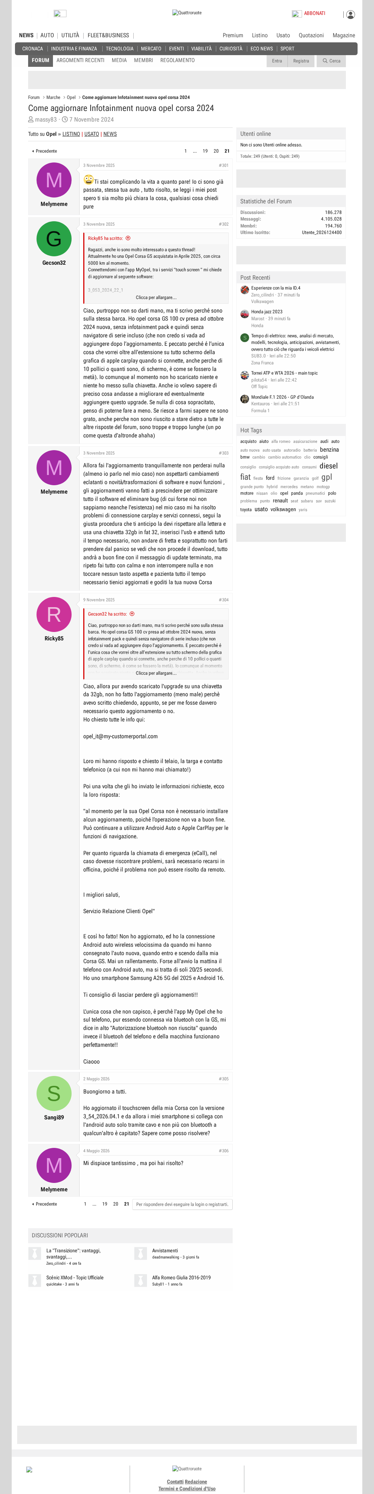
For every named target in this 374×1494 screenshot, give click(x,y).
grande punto (252, 486)
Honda (257, 325)
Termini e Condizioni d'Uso (187, 1488)
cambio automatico (284, 457)
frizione (284, 478)
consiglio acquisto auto (279, 467)
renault (280, 500)
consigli (320, 457)
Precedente (46, 151)
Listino (260, 35)
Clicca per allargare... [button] (156, 297)
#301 (224, 165)
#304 (224, 599)
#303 (224, 453)
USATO (91, 134)
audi (324, 441)
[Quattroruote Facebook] (281, 1475)
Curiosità (231, 48)
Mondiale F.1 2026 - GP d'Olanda (282, 397)
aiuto (263, 441)
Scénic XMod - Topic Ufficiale (75, 1278)
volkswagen (283, 509)
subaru (307, 500)
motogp (323, 486)
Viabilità (201, 48)
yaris (303, 509)
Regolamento (177, 60)
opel (284, 493)
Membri (143, 60)
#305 (224, 1078)
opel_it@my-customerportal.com (120, 736)
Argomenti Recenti (80, 60)
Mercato (151, 48)
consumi (309, 467)
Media (119, 60)
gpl (326, 477)
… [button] (195, 151)
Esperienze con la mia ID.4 (276, 288)
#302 (224, 224)
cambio (258, 457)
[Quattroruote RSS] (322, 1475)
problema (248, 500)
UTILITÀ (70, 35)
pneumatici (315, 493)
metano (307, 486)
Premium (233, 36)
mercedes (289, 486)
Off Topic (259, 386)
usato (261, 509)
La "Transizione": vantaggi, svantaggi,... (73, 1254)
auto (335, 441)
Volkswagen (262, 301)
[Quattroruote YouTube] (305, 1475)
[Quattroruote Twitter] (313, 1475)
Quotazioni (311, 35)
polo (332, 493)
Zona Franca (262, 362)
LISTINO (71, 134)
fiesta (258, 478)
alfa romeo (280, 441)
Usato (283, 35)
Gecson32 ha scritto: (107, 614)
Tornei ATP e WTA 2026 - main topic (284, 373)
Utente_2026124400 (322, 232)
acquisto (248, 441)
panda (297, 493)
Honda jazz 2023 (267, 311)
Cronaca (32, 48)
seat (294, 500)
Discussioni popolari (60, 1235)
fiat (245, 477)
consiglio (248, 467)
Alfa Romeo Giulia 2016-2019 (181, 1278)
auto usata (272, 450)
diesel (329, 465)
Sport (287, 48)
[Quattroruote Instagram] (289, 1475)
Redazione (196, 1482)
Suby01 (158, 1284)
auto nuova (250, 450)
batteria (310, 450)
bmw (244, 457)
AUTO (47, 35)
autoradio (292, 450)
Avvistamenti (165, 1251)
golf (315, 478)
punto (265, 500)
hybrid (272, 486)
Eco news (262, 48)
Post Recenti (255, 277)
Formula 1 (260, 410)
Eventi (176, 48)
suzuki (330, 500)
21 (227, 151)
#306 (224, 1150)
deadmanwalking (165, 1257)
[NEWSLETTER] (60, 15)
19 (205, 151)
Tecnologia (119, 48)
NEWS (26, 35)
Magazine (344, 35)
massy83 (46, 119)
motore (246, 493)
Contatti (175, 1482)
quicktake (54, 1284)
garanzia (301, 478)
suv (319, 500)
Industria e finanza (74, 48)
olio (274, 493)
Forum (40, 60)
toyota (246, 509)
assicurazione (305, 441)
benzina (329, 449)
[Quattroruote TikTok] (297, 1475)
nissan (262, 493)
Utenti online (255, 133)
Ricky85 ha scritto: (105, 238)
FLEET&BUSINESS (108, 35)
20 (216, 151)
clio (307, 457)
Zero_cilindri (56, 1263)
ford (270, 478)
